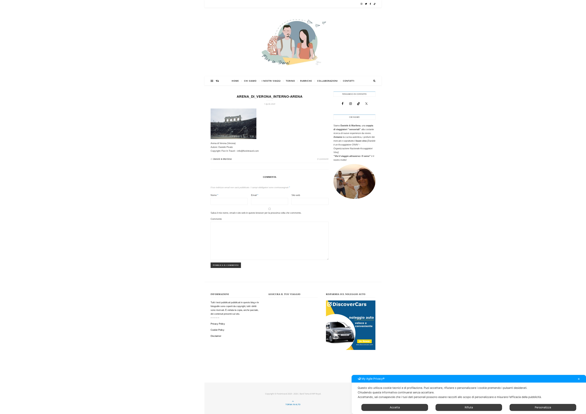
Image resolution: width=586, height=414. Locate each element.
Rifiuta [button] (469, 407)
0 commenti (323, 158)
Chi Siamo (250, 80)
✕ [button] (579, 379)
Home (235, 80)
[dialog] (469, 394)
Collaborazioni (327, 80)
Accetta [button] (395, 407)
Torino (290, 80)
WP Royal (316, 393)
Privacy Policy (218, 323)
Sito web (295, 195)
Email (254, 195)
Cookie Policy (217, 330)
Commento (216, 219)
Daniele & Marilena (222, 158)
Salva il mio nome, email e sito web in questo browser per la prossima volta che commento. (256, 213)
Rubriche (306, 80)
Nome (214, 195)
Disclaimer (216, 336)
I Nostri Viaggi (271, 80)
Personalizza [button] (543, 407)
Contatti (348, 80)
